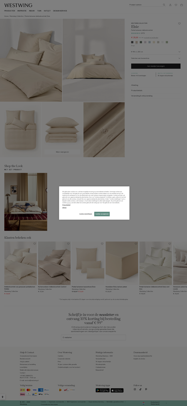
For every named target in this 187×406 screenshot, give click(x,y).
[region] (94, 203)
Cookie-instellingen (85, 214)
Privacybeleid (66, 205)
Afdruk (64, 207)
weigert (69, 202)
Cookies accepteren (102, 214)
